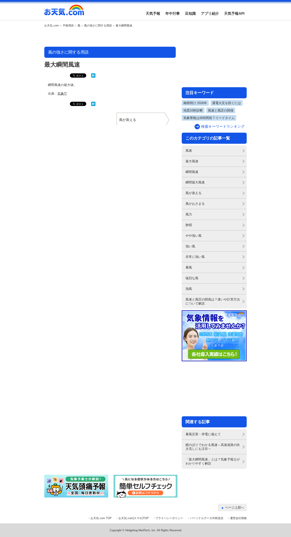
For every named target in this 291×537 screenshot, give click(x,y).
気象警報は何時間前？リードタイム (209, 118)
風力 (189, 214)
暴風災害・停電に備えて (203, 434)
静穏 (189, 225)
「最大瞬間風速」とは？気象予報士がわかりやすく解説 (213, 461)
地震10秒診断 (193, 110)
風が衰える (194, 193)
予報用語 (68, 25)
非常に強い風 (195, 256)
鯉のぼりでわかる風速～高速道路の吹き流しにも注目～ (213, 447)
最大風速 (192, 161)
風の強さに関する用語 (98, 25)
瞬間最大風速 (195, 182)
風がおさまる (195, 203)
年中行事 (172, 14)
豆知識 (190, 14)
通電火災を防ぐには (226, 103)
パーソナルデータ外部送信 (206, 518)
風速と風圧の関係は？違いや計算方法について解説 (213, 301)
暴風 (189, 267)
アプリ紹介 (210, 14)
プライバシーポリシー (169, 518)
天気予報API (234, 14)
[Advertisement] (110, 37)
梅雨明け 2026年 (195, 103)
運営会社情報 (238, 518)
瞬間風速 (192, 172)
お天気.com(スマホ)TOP (133, 518)
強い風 (190, 246)
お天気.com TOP (101, 518)
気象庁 (62, 93)
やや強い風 (194, 235)
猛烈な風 (192, 278)
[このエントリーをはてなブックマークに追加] (93, 76)
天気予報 (153, 14)
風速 (189, 150)
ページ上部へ (234, 507)
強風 (189, 288)
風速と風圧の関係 (220, 110)
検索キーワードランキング (223, 127)
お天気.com (64, 12)
